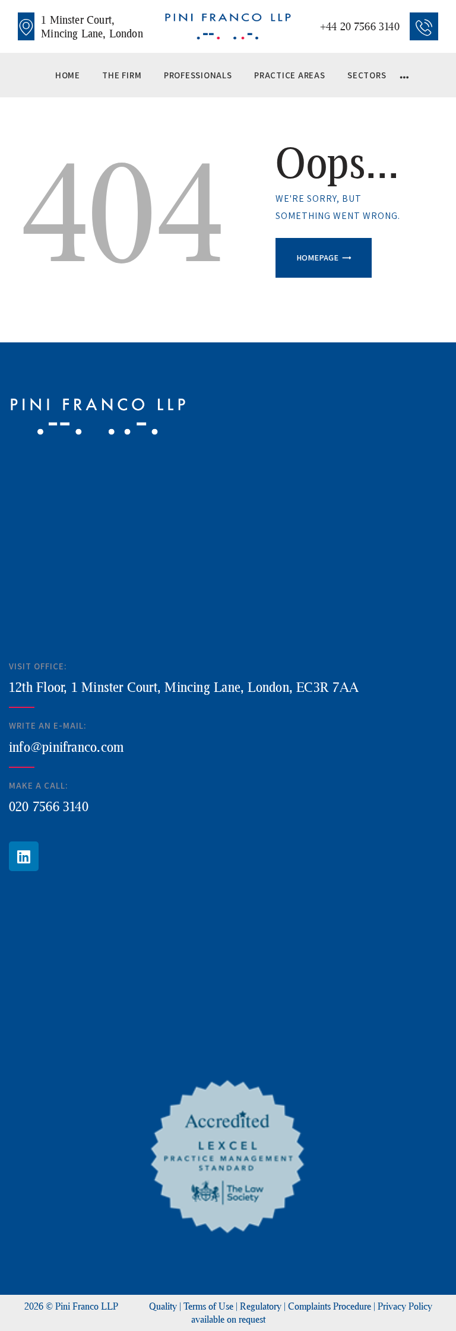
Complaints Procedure (329, 1305)
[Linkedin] (24, 856)
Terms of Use (208, 1305)
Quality (163, 1305)
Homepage (317, 257)
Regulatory (260, 1305)
